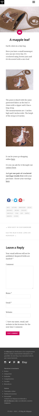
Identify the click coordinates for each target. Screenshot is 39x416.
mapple (27, 213)
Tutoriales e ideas (9, 391)
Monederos (7, 384)
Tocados (6, 381)
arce (8, 207)
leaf (21, 213)
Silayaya (29, 411)
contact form (11, 167)
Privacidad (7, 396)
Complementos (9, 379)
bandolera (22, 207)
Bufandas (7, 376)
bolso (29, 207)
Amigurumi (8, 374)
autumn (14, 207)
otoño (16, 216)
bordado (9, 210)
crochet (23, 210)
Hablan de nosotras (10, 394)
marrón (9, 216)
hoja (16, 213)
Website (9, 312)
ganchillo (10, 213)
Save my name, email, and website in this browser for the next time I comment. (18, 324)
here (13, 159)
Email (9, 303)
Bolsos (6, 371)
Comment (10, 264)
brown (17, 210)
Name (9, 293)
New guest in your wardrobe (19, 227)
